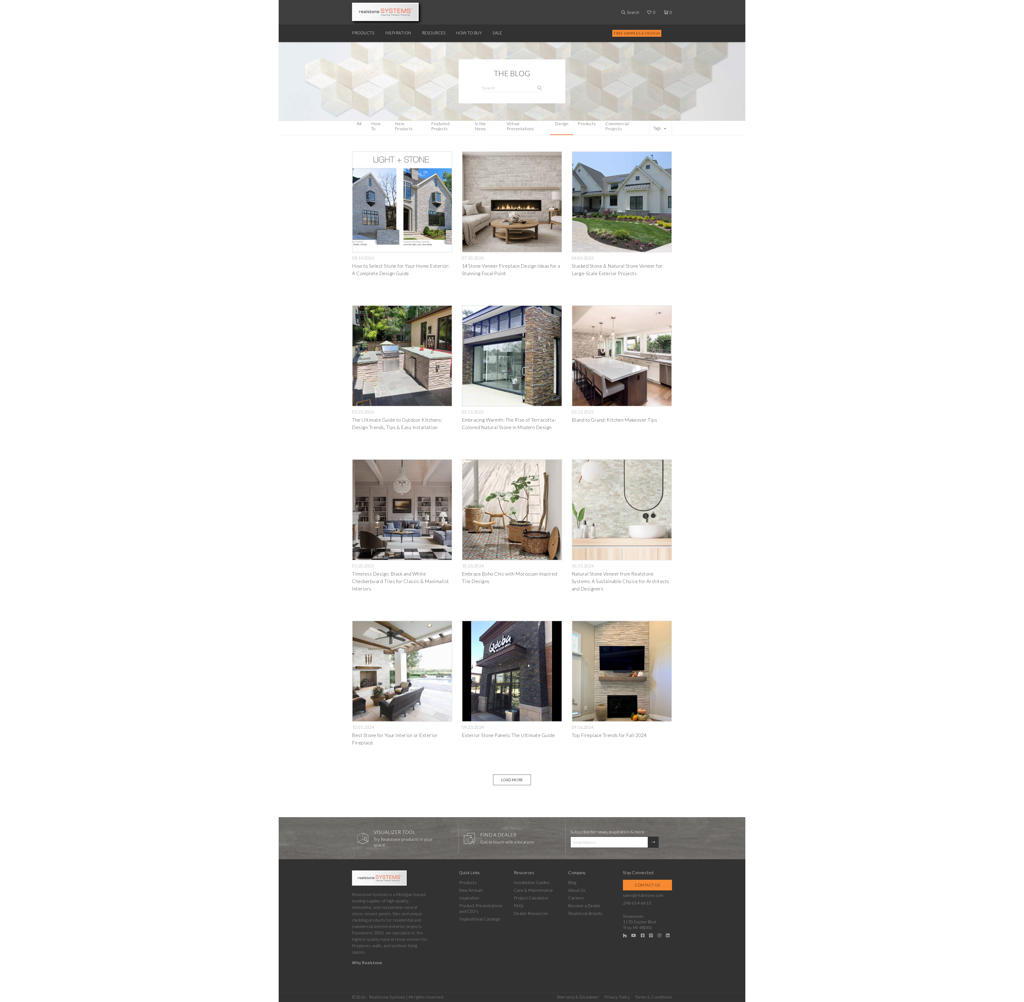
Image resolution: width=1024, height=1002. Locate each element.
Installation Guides (532, 882)
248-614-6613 (637, 903)
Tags (657, 128)
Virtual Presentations (520, 126)
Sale (497, 32)
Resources (434, 32)
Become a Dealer (584, 905)
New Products (404, 126)
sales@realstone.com (643, 895)
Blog (572, 882)
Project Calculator (531, 897)
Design (561, 123)
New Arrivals (471, 890)
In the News (480, 126)
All (359, 123)
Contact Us (647, 885)
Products (363, 32)
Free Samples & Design (637, 33)
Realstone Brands (585, 913)
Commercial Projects (617, 126)
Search (633, 12)
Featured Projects (440, 126)
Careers (576, 897)
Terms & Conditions (653, 997)
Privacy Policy (617, 997)
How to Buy (469, 32)
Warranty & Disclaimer (578, 997)
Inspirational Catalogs (479, 919)
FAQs (519, 905)
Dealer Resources (531, 913)
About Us (577, 890)
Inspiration (398, 32)
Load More (512, 779)
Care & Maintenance (533, 890)
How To (376, 126)
